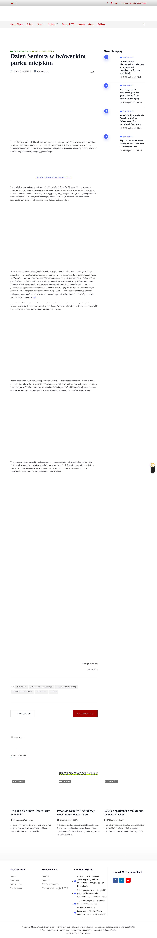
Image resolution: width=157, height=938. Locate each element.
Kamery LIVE (68, 24)
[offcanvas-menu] (13, 2)
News (40, 24)
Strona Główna (16, 24)
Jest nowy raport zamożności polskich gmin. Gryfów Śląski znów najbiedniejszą (129, 94)
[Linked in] (121, 880)
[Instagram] (113, 3)
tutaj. (34, 297)
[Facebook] (108, 3)
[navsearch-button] (143, 24)
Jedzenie (30, 24)
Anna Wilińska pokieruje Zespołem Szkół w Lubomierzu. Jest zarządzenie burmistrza (132, 119)
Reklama (101, 24)
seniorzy (54, 692)
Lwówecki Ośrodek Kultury (66, 687)
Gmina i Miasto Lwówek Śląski (41, 687)
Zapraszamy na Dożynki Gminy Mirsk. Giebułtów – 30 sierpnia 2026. (132, 143)
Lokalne (52, 24)
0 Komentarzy (42, 71)
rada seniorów (41, 692)
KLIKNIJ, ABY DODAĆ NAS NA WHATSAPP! (54, 177)
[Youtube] (117, 3)
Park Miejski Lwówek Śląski (23, 692)
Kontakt (81, 24)
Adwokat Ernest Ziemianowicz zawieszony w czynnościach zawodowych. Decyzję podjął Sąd (132, 67)
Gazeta (91, 24)
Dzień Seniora (21, 687)
